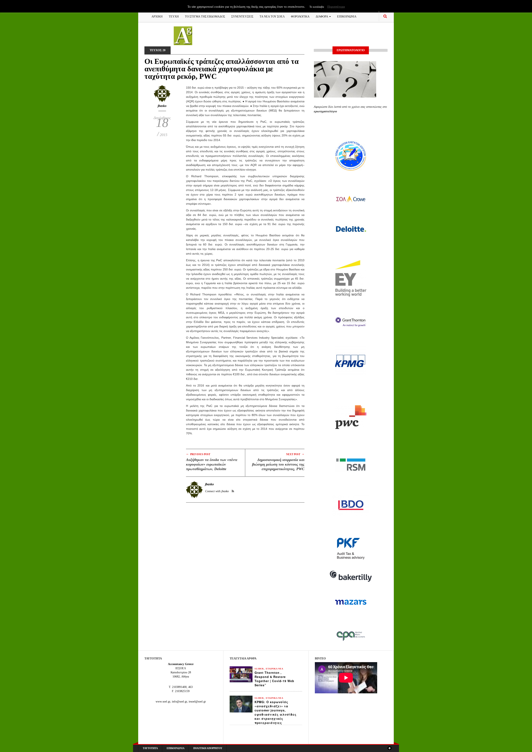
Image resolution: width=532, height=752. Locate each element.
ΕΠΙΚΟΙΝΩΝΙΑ (346, 16)
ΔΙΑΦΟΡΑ (322, 16)
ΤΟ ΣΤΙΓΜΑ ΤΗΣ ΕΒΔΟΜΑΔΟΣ (205, 16)
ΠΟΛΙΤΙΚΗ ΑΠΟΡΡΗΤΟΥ (207, 748)
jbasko (162, 106)
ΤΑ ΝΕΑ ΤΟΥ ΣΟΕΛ (272, 16)
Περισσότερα (336, 6)
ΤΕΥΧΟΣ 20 (157, 50)
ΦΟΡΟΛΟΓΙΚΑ (300, 16)
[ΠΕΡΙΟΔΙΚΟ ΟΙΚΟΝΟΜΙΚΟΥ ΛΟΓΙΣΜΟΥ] (183, 35)
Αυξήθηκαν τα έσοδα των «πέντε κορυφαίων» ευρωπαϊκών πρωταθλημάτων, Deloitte (211, 464)
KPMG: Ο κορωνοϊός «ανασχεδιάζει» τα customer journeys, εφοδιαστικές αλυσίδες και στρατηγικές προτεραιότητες (276, 712)
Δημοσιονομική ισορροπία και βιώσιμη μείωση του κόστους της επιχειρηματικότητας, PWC (278, 464)
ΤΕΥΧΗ (174, 16)
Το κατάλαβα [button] (316, 6)
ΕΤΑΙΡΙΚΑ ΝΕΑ (274, 669)
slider (259, 669)
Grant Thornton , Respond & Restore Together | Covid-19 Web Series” (274, 678)
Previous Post (198, 454)
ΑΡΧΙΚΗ (157, 16)
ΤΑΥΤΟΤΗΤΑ (150, 748)
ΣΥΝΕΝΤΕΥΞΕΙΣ (242, 16)
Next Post (295, 454)
